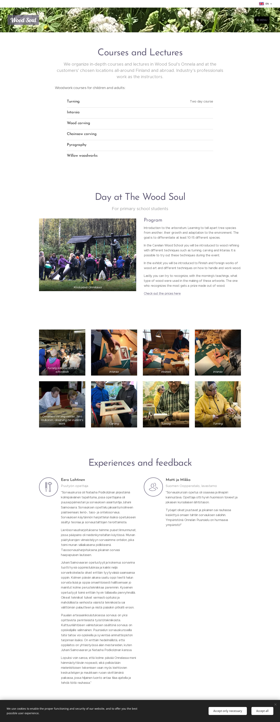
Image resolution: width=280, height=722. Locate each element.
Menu (263, 20)
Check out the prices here (162, 293)
